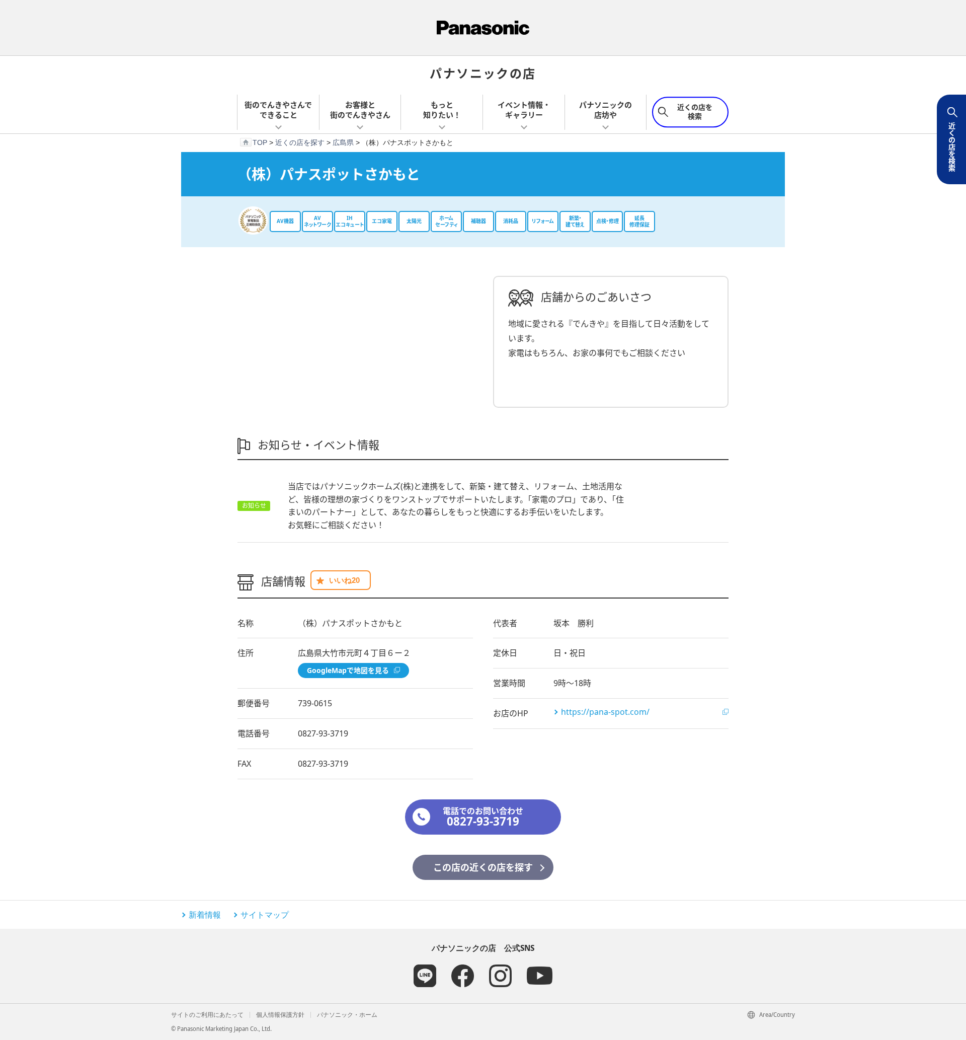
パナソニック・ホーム (347, 1014)
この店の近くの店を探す (483, 867)
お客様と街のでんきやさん (360, 110)
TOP (260, 142)
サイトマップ (264, 914)
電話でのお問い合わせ (483, 817)
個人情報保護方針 (280, 1014)
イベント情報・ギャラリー (524, 110)
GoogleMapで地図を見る (348, 670)
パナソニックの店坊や (605, 110)
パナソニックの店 (483, 72)
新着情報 (205, 914)
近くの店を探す (300, 142)
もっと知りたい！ (442, 110)
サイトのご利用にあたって (207, 1014)
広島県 (343, 142)
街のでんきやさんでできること (278, 110)
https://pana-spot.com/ (605, 711)
